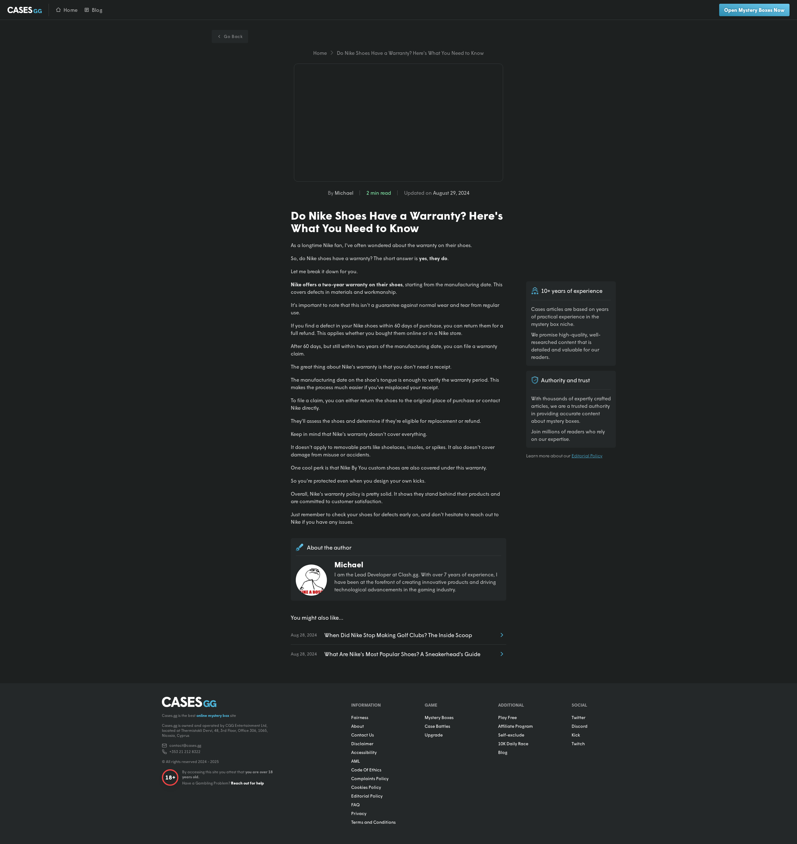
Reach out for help (247, 783)
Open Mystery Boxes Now (754, 10)
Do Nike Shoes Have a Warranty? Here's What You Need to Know (410, 53)
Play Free (507, 717)
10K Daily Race (513, 743)
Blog (502, 752)
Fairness (359, 717)
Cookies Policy (366, 787)
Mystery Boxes (439, 717)
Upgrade (434, 734)
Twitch (578, 743)
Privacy (358, 813)
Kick (576, 734)
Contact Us (362, 734)
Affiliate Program (515, 726)
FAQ (355, 804)
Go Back (233, 36)
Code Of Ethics (366, 769)
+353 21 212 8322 (184, 751)
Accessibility (364, 752)
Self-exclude (511, 734)
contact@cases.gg (185, 745)
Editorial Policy (587, 455)
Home (320, 53)
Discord (579, 726)
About (357, 726)
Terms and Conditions (373, 822)
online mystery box (212, 715)
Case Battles (437, 726)
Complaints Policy (370, 778)
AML (355, 761)
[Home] (24, 10)
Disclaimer (362, 743)
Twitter (579, 717)
